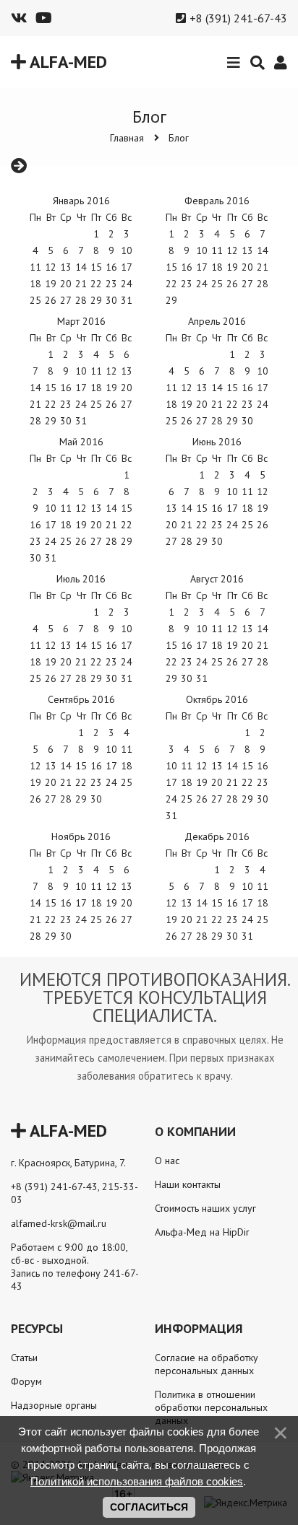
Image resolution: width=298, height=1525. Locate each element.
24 (247, 919)
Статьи (24, 1357)
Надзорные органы (54, 1405)
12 (50, 267)
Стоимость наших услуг (205, 1208)
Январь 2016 (81, 200)
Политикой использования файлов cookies (136, 1481)
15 (202, 508)
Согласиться (149, 1507)
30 (247, 420)
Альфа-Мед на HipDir (202, 1231)
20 (247, 267)
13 (171, 508)
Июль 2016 (81, 578)
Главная (127, 137)
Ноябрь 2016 (81, 836)
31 (50, 557)
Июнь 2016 (217, 441)
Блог (179, 137)
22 (50, 404)
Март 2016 (81, 321)
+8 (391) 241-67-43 (238, 18)
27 (50, 798)
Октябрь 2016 (217, 699)
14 (81, 267)
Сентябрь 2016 (81, 699)
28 (111, 541)
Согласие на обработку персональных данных (206, 1364)
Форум (26, 1381)
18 (126, 765)
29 (126, 541)
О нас (167, 1160)
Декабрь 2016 (217, 836)
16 (232, 902)
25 (247, 524)
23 (111, 283)
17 (126, 267)
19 (202, 782)
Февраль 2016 (217, 200)
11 (217, 250)
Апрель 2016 (217, 321)
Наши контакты (188, 1184)
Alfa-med (66, 62)
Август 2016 (217, 578)
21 (202, 919)
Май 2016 (81, 441)
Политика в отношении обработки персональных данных (211, 1407)
